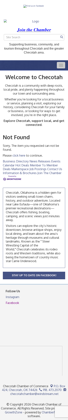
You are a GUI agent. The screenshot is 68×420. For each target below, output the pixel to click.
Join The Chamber (49, 173)
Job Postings (37, 169)
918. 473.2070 (52, 390)
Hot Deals (22, 165)
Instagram (12, 297)
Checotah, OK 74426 (33, 388)
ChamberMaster (52, 412)
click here (18, 155)
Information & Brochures (20, 173)
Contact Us (54, 169)
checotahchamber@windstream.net (34, 394)
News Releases (39, 161)
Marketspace (20, 169)
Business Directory (16, 161)
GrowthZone (13, 412)
